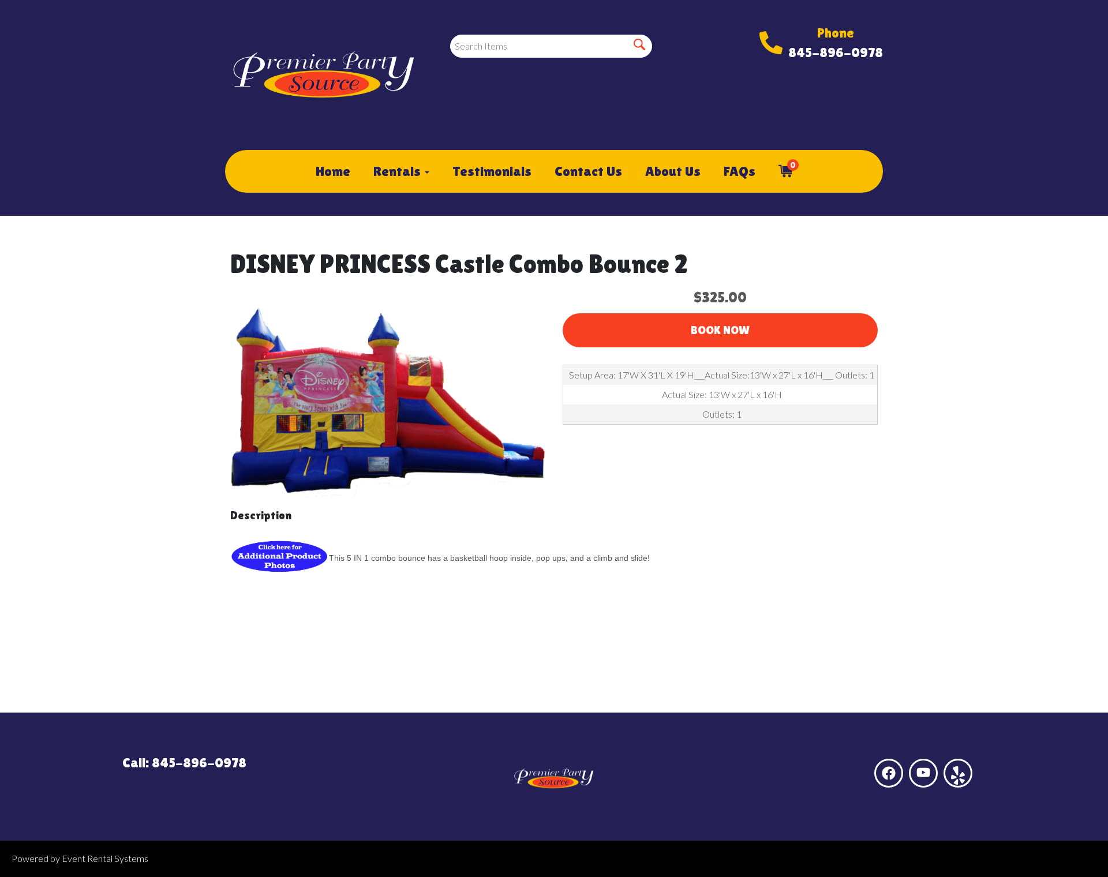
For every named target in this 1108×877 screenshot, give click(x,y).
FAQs (739, 171)
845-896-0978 (835, 52)
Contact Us (588, 171)
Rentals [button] (398, 171)
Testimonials (491, 171)
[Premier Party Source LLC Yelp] (958, 773)
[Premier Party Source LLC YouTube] (923, 773)
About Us (673, 171)
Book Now (720, 330)
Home (333, 171)
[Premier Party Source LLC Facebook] (888, 773)
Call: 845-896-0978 (184, 762)
